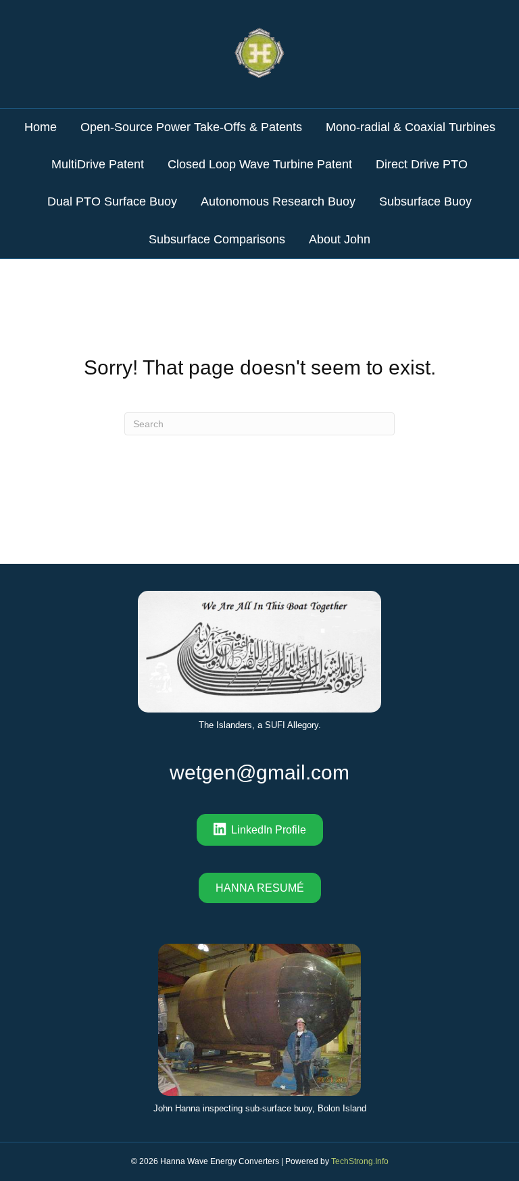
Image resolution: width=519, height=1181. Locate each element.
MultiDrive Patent (97, 164)
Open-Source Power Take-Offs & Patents (191, 127)
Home (40, 127)
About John (339, 239)
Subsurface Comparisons (217, 239)
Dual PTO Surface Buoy (112, 201)
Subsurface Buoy (425, 201)
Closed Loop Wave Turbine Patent (260, 164)
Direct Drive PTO (422, 164)
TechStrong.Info (360, 1161)
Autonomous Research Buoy (278, 201)
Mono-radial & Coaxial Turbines (410, 127)
